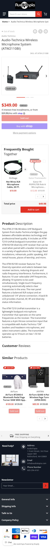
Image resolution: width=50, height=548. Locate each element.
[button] (4, 14)
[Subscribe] (45, 486)
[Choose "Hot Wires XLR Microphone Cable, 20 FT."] (19, 161)
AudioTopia (21, 544)
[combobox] (25, 14)
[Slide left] (3, 76)
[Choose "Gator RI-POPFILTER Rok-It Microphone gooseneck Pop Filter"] (44, 161)
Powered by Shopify (32, 544)
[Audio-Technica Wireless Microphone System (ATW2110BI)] (21, 97)
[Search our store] (38, 14)
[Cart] (45, 14)
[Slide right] (46, 76)
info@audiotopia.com (36, 463)
